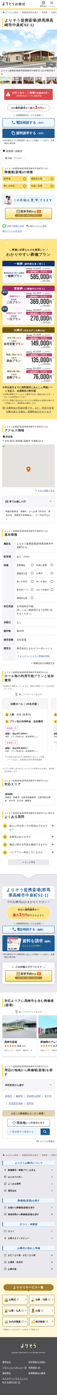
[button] (28, 94)
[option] (28, 1170)
